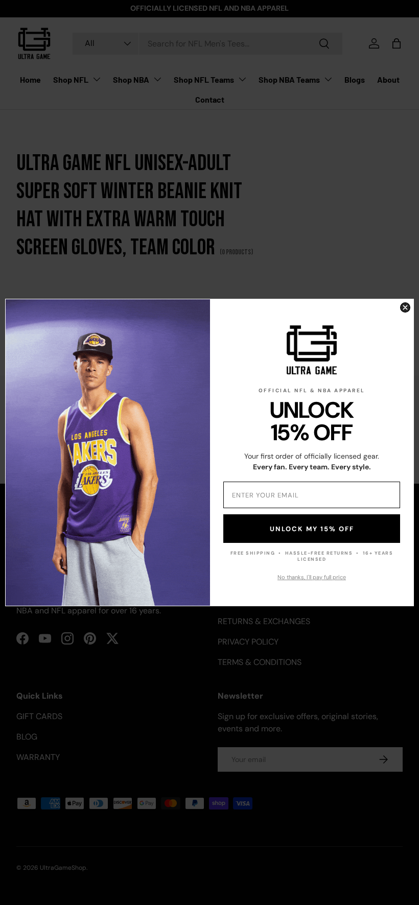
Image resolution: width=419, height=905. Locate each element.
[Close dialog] (405, 307)
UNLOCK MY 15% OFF (312, 529)
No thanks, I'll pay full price (311, 577)
